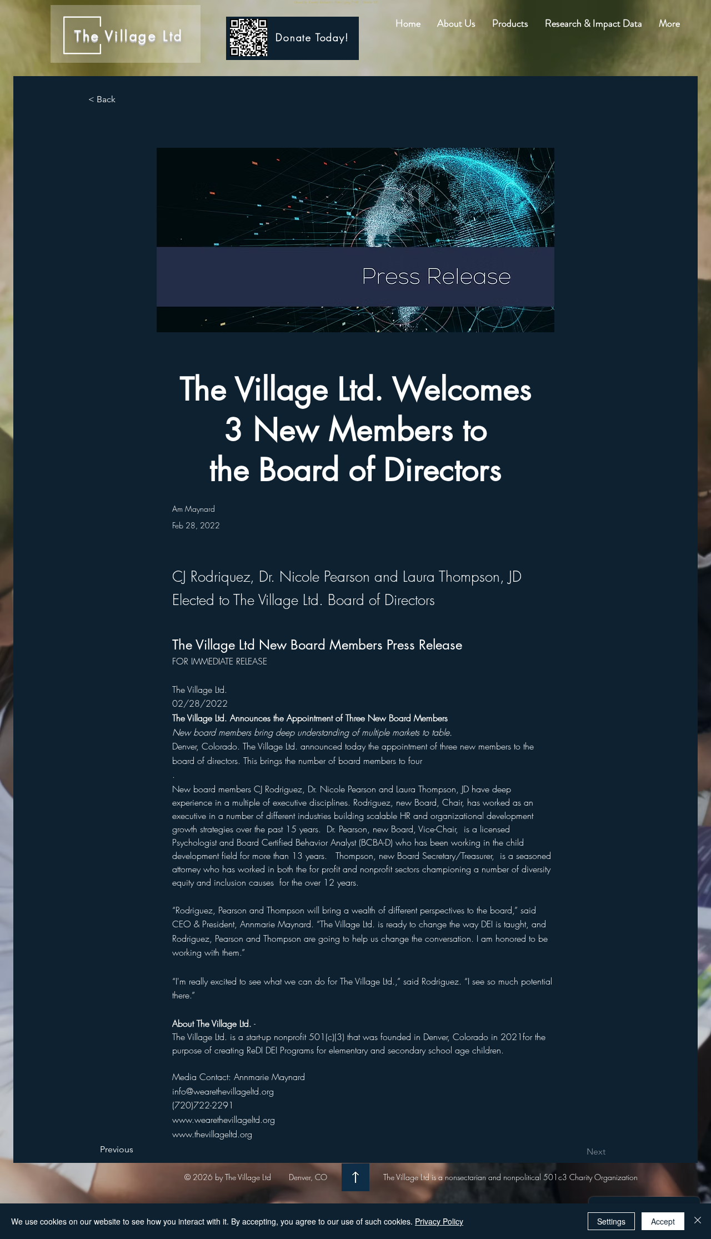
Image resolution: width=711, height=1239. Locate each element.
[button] (456, 24)
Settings (611, 1221)
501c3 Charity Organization (589, 1177)
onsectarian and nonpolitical (495, 1177)
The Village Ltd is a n (416, 1177)
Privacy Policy (439, 1221)
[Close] (697, 1221)
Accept (663, 1221)
